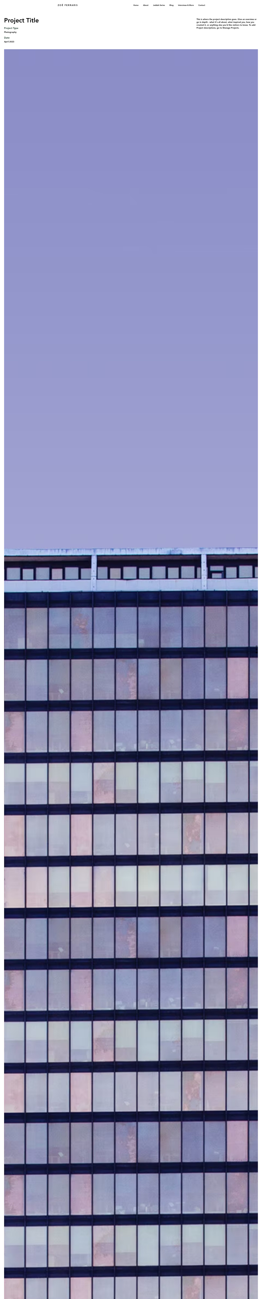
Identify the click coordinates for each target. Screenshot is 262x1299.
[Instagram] (256, 646)
